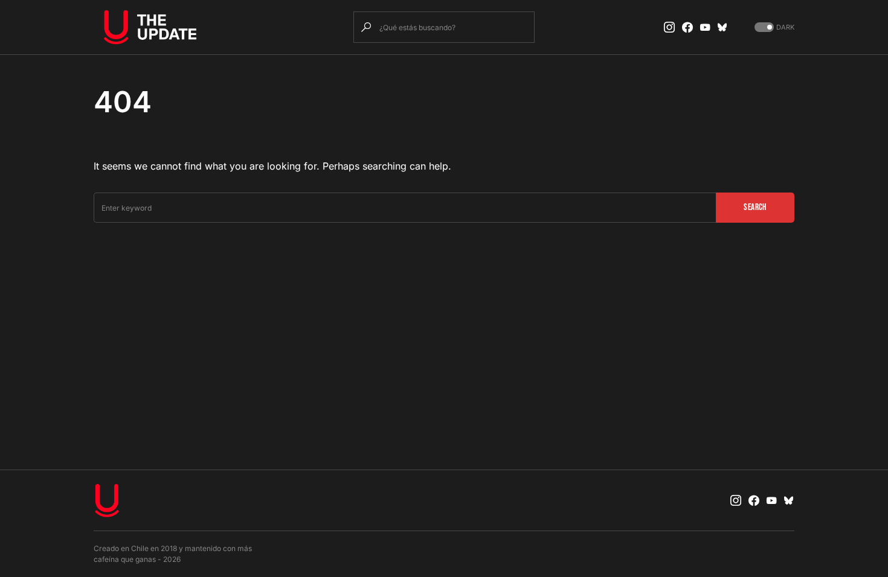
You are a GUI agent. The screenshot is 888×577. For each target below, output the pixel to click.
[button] (773, 27)
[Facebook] (687, 27)
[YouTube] (705, 27)
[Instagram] (669, 27)
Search (755, 207)
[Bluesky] (722, 27)
